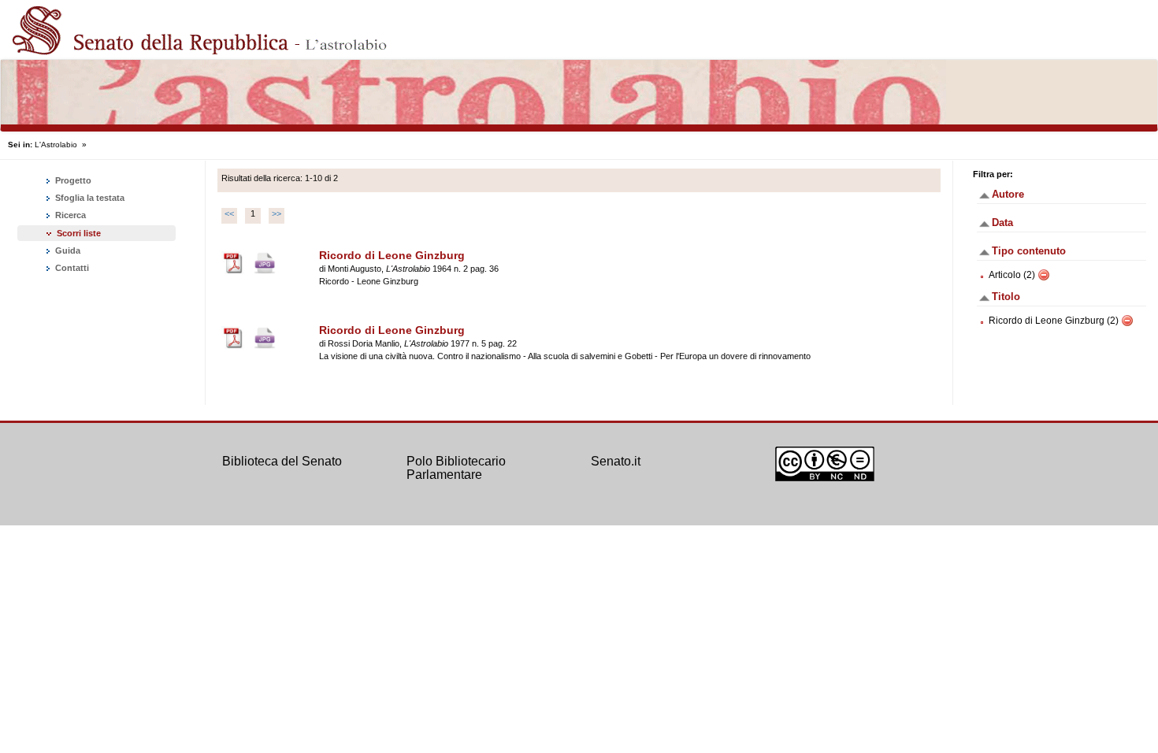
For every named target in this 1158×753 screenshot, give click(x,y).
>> (276, 213)
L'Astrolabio (56, 144)
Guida (66, 250)
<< (229, 213)
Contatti (71, 268)
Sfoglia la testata (88, 197)
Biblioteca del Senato (282, 461)
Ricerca (69, 215)
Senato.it (615, 461)
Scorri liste (79, 233)
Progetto (72, 180)
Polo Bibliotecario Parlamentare (456, 468)
